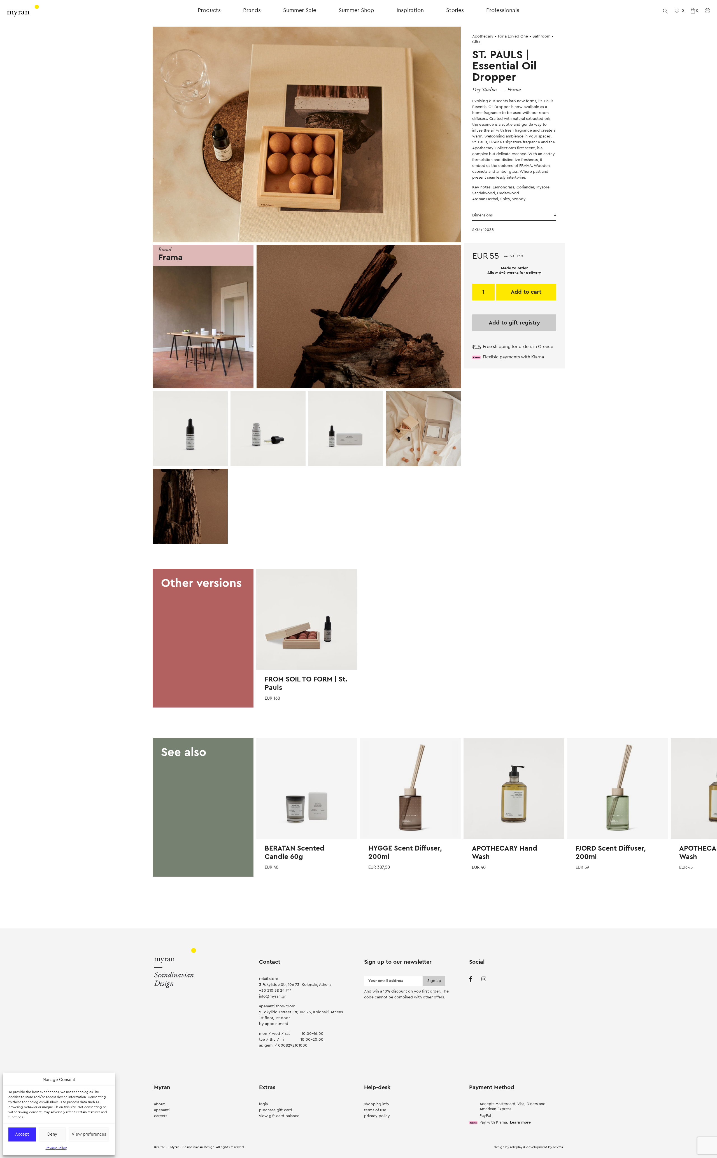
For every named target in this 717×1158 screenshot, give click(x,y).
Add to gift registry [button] (514, 323)
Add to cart (526, 292)
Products (209, 10)
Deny (52, 1134)
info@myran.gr (272, 996)
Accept (22, 1134)
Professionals (502, 10)
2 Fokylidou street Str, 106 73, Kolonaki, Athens (301, 1012)
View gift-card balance (279, 1116)
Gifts (476, 42)
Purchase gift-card (275, 1110)
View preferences (89, 1134)
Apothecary (482, 36)
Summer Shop (356, 10)
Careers (160, 1116)
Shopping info (376, 1104)
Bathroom (541, 36)
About (159, 1104)
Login (263, 1104)
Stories (455, 10)
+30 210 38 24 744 (275, 991)
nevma (558, 1147)
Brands (252, 10)
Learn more (520, 1122)
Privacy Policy (56, 1148)
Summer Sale (299, 10)
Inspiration (410, 10)
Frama (514, 90)
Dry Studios (484, 90)
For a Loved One (513, 36)
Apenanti (161, 1110)
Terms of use (375, 1110)
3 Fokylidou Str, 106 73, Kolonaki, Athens (295, 985)
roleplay (516, 1147)
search (665, 10)
